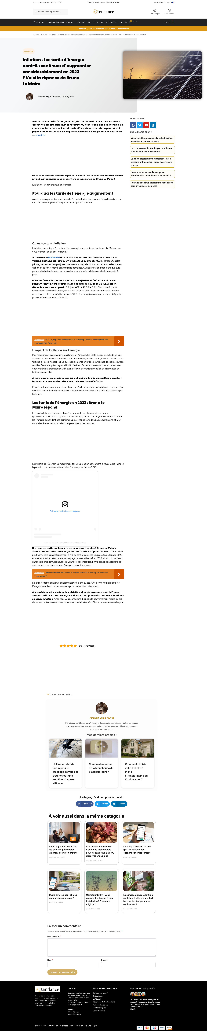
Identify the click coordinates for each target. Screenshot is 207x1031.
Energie (44, 34)
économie (54, 257)
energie (61, 694)
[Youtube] (146, 125)
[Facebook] (133, 125)
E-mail (104, 960)
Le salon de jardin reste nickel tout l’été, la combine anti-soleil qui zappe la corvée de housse (151, 161)
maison (69, 694)
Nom (50, 960)
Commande (169, 14)
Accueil (36, 34)
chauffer (41, 135)
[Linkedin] (153, 125)
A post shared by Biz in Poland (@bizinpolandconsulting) (65, 542)
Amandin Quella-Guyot (102, 718)
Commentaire (54, 936)
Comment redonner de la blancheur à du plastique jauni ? (101, 768)
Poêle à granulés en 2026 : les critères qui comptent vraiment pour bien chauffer (63, 849)
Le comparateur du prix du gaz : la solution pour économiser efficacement (137, 849)
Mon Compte (155, 14)
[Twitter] (140, 125)
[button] (169, 22)
